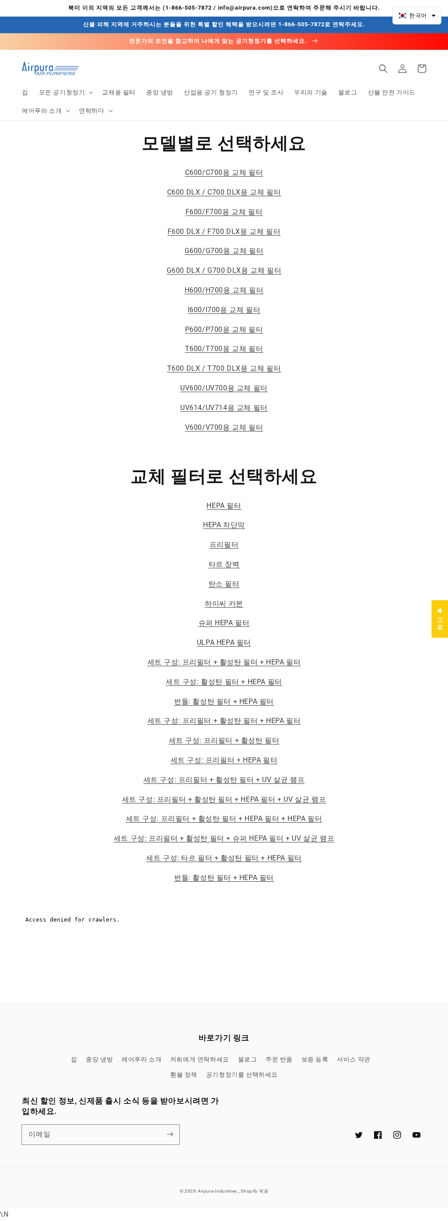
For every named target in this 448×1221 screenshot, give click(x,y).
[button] (65, 92)
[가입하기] (169, 1134)
